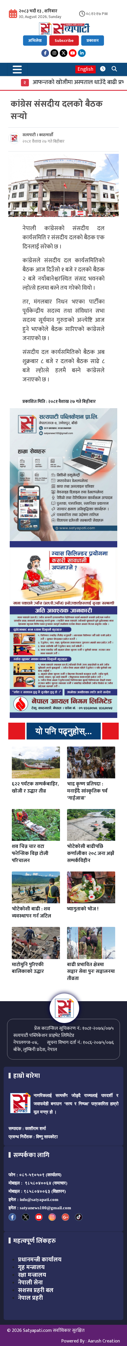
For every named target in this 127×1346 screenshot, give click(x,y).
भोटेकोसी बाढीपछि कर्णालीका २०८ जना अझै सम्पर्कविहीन (90, 853)
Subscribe (64, 40)
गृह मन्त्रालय (31, 1267)
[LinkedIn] (82, 53)
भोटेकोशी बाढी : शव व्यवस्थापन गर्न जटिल (31, 912)
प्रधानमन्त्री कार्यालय (39, 1260)
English (85, 69)
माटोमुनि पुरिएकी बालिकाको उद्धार (28, 968)
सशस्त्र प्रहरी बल (35, 1290)
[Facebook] (45, 53)
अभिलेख (35, 40)
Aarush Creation (104, 1341)
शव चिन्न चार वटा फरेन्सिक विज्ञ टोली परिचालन (30, 853)
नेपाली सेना (30, 1283)
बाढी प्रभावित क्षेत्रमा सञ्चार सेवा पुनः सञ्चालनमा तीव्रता (91, 972)
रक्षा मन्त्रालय (32, 1275)
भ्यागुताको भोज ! (83, 909)
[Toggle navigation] (17, 69)
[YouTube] (72, 53)
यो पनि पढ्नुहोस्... (63, 731)
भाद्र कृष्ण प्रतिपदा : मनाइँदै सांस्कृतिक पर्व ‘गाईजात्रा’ (87, 791)
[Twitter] (63, 53)
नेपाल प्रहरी (30, 1298)
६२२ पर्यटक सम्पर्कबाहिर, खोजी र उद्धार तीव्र (35, 787)
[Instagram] (54, 53)
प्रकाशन (93, 40)
